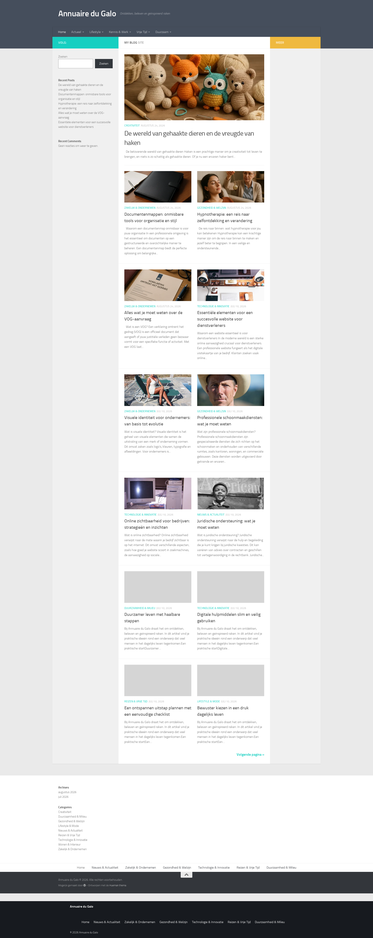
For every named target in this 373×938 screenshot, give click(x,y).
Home (62, 32)
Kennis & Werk (118, 32)
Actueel (76, 32)
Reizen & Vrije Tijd (135, 701)
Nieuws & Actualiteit (210, 514)
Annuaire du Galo (87, 13)
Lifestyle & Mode (208, 701)
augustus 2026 (67, 792)
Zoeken (62, 56)
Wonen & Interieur (69, 844)
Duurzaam (161, 32)
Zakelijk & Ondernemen (139, 207)
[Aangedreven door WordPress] (84, 885)
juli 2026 (63, 797)
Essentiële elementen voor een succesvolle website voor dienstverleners (225, 319)
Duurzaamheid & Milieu (139, 608)
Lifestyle (95, 32)
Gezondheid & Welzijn (211, 207)
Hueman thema (117, 885)
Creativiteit (132, 125)
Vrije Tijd (142, 32)
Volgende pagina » (250, 754)
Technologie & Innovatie (213, 306)
